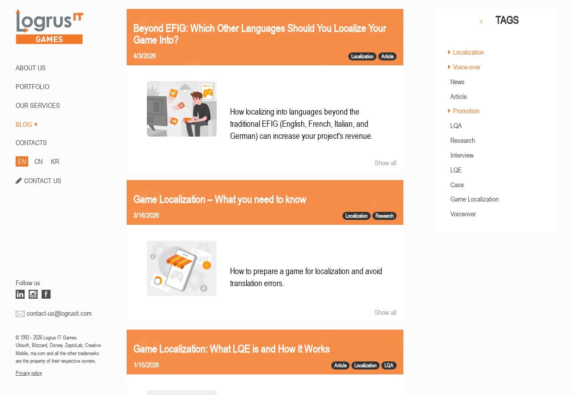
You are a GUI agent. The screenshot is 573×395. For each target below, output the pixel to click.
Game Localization (474, 199)
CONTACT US (42, 180)
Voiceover (463, 214)
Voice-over (466, 67)
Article (458, 96)
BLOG (24, 124)
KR (55, 161)
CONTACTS (31, 142)
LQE (456, 170)
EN (22, 161)
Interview (462, 155)
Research (462, 140)
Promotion (466, 111)
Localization (468, 52)
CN (38, 161)
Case (457, 184)
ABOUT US (31, 68)
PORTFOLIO (32, 86)
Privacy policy (29, 373)
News (457, 81)
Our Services (38, 105)
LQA (456, 125)
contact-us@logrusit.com (59, 313)
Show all (386, 163)
